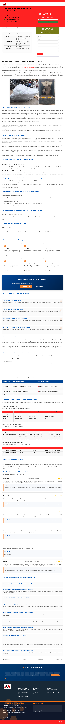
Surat (18, 675)
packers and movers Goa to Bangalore (28, 67)
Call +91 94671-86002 (26, 286)
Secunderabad (8, 675)
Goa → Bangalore (16, 678)
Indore (27, 675)
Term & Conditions (36, 695)
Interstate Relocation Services (23, 696)
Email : (48, 690)
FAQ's (24, 659)
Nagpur (22, 675)
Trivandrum (42, 675)
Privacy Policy (35, 693)
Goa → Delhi (30, 678)
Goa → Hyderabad (24, 678)
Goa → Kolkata (42, 678)
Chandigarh (32, 675)
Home (34, 4)
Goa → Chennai (48, 678)
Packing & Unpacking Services (23, 692)
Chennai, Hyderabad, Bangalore (52, 689)
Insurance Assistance (21, 695)
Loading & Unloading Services (23, 693)
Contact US (59, 4)
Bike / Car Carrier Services (22, 688)
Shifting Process (7, 659)
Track (48, 21)
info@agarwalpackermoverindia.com (53, 692)
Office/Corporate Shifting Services (23, 689)
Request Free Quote (39, 286)
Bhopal (37, 675)
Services (45, 4)
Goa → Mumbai (36, 678)
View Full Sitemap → (50, 670)
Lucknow (47, 675)
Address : (49, 688)
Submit (40, 53)
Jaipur (14, 675)
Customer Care (52, 4)
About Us (39, 4)
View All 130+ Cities (55, 675)
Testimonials (41, 659)
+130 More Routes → (55, 678)
